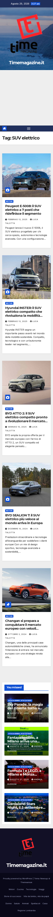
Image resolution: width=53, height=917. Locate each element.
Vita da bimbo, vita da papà (20, 700)
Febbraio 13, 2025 (18, 219)
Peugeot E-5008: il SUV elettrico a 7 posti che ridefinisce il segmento (23, 210)
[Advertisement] (26, 98)
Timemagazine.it (26, 62)
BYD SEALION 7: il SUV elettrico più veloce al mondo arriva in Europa (24, 519)
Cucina (20, 889)
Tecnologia (31, 889)
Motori (9, 201)
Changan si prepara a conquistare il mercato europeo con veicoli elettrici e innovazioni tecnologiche (23, 628)
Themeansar (26, 882)
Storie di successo (12, 896)
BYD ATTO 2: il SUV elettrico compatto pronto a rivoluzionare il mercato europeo (26, 419)
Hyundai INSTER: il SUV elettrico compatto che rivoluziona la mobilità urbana (23, 313)
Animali (25, 903)
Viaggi (41, 889)
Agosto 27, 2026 (19, 713)
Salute (17, 903)
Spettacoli (35, 903)
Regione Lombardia (26, 910)
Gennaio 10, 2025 (17, 427)
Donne (9, 903)
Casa (45, 903)
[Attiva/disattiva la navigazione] (28, 129)
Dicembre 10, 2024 (18, 529)
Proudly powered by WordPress (18, 878)
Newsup (44, 878)
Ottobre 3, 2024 (17, 634)
